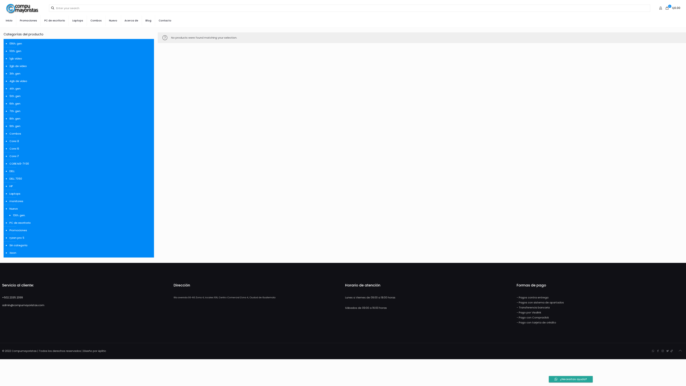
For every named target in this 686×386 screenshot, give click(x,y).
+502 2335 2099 (12, 297)
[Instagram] (663, 351)
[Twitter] (667, 351)
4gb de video (18, 81)
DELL (12, 171)
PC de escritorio (20, 223)
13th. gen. (19, 215)
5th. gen (15, 96)
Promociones (18, 230)
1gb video (15, 58)
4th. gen (15, 88)
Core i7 (14, 156)
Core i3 (14, 141)
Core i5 (14, 148)
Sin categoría (18, 245)
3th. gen (14, 73)
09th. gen (15, 43)
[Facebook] (658, 351)
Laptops (14, 194)
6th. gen (14, 103)
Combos (15, 133)
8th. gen (14, 118)
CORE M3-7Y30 (19, 163)
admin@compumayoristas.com (23, 305)
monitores (16, 201)
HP (11, 186)
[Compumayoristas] (22, 8)
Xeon (12, 253)
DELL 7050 (15, 178)
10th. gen (15, 51)
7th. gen (14, 111)
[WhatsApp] (653, 351)
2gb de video (18, 66)
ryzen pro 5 (16, 238)
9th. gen (14, 126)
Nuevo (13, 209)
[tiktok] (671, 351)
